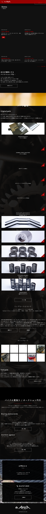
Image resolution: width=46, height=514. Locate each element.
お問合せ (28, 330)
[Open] (5, 349)
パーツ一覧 (24, 300)
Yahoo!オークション (37, 381)
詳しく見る (24, 428)
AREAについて (9, 85)
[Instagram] (8, 352)
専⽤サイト (10, 330)
